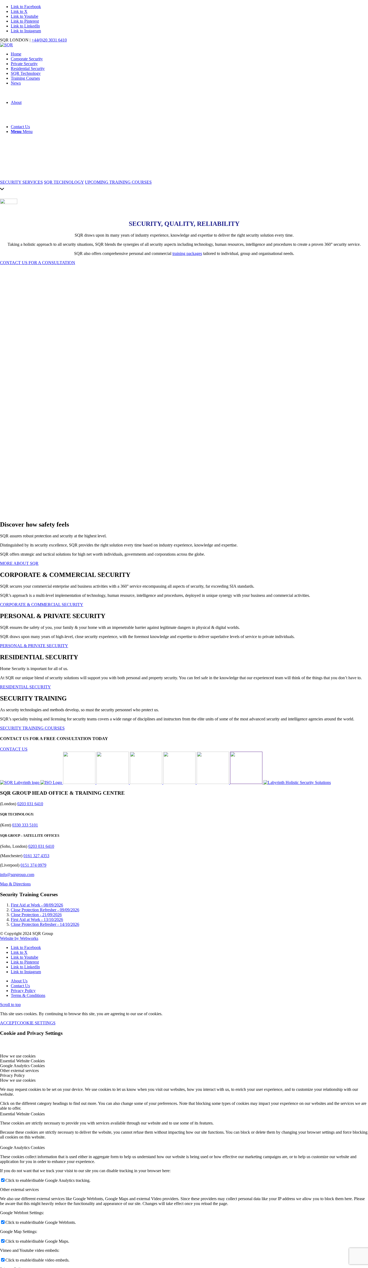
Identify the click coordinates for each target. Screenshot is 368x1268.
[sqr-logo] (6, 45)
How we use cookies (18, 1080)
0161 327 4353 (36, 855)
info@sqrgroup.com (17, 874)
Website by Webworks (19, 938)
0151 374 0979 (33, 865)
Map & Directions (15, 884)
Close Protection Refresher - (45, 910)
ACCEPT (8, 1023)
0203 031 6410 (30, 803)
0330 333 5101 (25, 825)
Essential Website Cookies (22, 1114)
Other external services (19, 1189)
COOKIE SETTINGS (36, 1023)
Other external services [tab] (19, 1070)
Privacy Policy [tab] (12, 1075)
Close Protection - (36, 914)
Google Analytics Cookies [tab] (22, 1065)
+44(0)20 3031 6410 (49, 40)
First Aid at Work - (37, 905)
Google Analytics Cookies (22, 1147)
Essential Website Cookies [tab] (22, 1061)
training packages (187, 253)
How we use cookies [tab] (18, 1056)
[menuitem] (189, 54)
